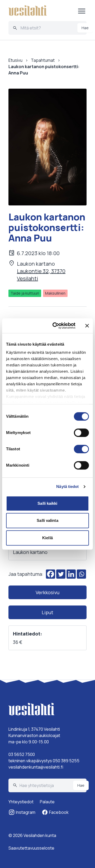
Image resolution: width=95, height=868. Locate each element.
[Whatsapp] (81, 574)
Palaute (47, 802)
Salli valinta (47, 520)
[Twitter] (60, 574)
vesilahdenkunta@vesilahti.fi (35, 767)
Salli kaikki (47, 503)
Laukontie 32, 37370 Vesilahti (41, 275)
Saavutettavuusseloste (31, 848)
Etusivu (15, 60)
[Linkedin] (71, 574)
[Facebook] (50, 574)
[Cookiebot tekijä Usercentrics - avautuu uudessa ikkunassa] (55, 325)
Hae (85, 27)
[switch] (81, 432)
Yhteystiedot (21, 802)
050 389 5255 (66, 761)
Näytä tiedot (67, 486)
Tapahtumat (43, 60)
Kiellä (47, 538)
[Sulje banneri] (87, 325)
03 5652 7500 (21, 754)
